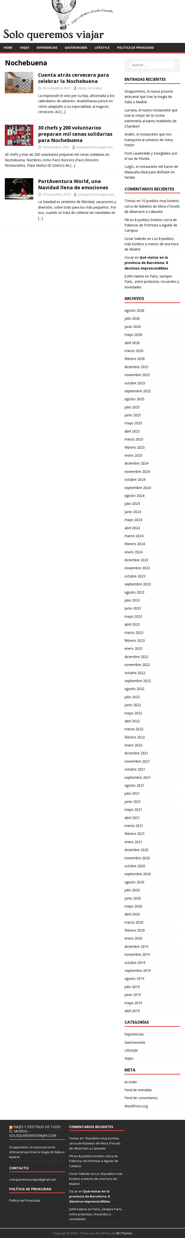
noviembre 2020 (137, 858)
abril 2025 (132, 431)
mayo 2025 (133, 423)
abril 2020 (132, 914)
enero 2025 (133, 455)
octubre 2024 (135, 479)
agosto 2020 (134, 882)
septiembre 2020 (138, 874)
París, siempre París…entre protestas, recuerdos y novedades (152, 281)
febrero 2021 (135, 833)
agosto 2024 (134, 495)
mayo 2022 (133, 713)
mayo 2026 (133, 334)
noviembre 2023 (137, 568)
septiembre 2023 (138, 584)
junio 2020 (133, 898)
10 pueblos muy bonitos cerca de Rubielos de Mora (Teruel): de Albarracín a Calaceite (152, 206)
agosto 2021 (134, 785)
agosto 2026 (134, 310)
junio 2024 (133, 511)
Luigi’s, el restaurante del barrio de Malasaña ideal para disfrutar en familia (151, 172)
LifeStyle (102, 48)
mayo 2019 (133, 1003)
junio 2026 (133, 326)
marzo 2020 (134, 922)
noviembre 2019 (137, 954)
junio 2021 (133, 801)
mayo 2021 (133, 809)
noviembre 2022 (137, 664)
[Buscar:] (152, 65)
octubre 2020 (135, 866)
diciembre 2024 (136, 463)
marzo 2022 (134, 729)
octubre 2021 (135, 769)
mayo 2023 (133, 616)
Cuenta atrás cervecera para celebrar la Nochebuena (73, 78)
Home (8, 48)
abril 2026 (132, 342)
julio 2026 (132, 318)
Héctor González (90, 88)
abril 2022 (132, 721)
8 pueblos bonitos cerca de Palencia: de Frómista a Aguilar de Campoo (151, 225)
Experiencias (47, 48)
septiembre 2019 (138, 970)
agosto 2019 (134, 978)
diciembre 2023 (136, 560)
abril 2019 (132, 1010)
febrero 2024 (135, 543)
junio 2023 (133, 608)
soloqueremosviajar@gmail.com (32, 1179)
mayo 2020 (133, 906)
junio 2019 (133, 994)
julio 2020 (132, 890)
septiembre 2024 (138, 487)
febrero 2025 (135, 447)
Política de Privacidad (24, 1200)
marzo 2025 (134, 439)
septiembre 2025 (138, 391)
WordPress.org (136, 1106)
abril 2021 (132, 817)
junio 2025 (133, 415)
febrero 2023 (135, 640)
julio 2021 (132, 793)
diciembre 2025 (136, 367)
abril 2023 (132, 624)
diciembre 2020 (136, 849)
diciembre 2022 (136, 656)
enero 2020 (133, 938)
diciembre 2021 (136, 753)
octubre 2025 (135, 383)
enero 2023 (133, 648)
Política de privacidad (135, 48)
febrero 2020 (135, 930)
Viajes (24, 48)
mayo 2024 (133, 519)
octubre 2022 (135, 672)
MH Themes (124, 1233)
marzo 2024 (134, 536)
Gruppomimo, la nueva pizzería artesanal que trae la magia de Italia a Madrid (149, 96)
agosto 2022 (134, 688)
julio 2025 (132, 407)
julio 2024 (132, 503)
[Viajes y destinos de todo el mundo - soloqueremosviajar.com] (92, 40)
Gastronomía (76, 48)
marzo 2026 (134, 350)
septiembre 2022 (138, 680)
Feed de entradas (138, 1090)
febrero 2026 (135, 358)
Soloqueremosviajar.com (94, 147)
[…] (63, 111)
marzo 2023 (134, 632)
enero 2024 (133, 552)
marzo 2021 (134, 825)
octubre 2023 (135, 576)
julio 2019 (132, 986)
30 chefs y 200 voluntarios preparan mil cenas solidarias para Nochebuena (75, 133)
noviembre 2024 (137, 471)
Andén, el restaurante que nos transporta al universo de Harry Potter (149, 139)
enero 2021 (133, 841)
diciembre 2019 (136, 946)
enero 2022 (133, 745)
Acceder (131, 1082)
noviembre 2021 (137, 761)
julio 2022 (132, 697)
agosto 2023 (134, 592)
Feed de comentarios (141, 1098)
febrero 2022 (135, 737)
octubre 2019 (135, 962)
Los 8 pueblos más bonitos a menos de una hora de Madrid (151, 244)
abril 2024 (132, 528)
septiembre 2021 (138, 777)
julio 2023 (132, 600)
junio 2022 (133, 705)
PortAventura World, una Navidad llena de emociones (73, 184)
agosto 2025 (134, 399)
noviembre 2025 (137, 374)
